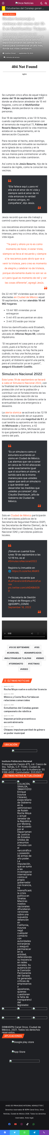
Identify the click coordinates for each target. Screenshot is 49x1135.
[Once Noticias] (24, 3)
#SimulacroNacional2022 (22, 561)
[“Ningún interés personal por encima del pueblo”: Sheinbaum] (9, 785)
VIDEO (25, 669)
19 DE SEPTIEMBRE (19, 647)
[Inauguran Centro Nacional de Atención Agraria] (9, 1021)
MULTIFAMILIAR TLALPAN (18, 658)
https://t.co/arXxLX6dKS (25, 571)
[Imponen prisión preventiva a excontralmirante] (40, 785)
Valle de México (9, 14)
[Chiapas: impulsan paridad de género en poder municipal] (40, 1021)
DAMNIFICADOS (33, 652)
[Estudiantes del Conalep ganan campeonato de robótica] (24, 1011)
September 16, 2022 (19, 607)
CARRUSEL (13, 652)
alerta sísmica (13, 412)
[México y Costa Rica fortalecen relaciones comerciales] (9, 1011)
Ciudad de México (21, 515)
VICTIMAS (34, 663)
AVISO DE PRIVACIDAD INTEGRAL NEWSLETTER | (24, 1106)
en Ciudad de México (26, 297)
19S (37, 647)
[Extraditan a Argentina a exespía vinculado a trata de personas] (24, 1021)
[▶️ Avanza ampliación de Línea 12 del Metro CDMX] (40, 1011)
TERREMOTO (16, 663)
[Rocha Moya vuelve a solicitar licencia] (24, 893)
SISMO (40, 658)
